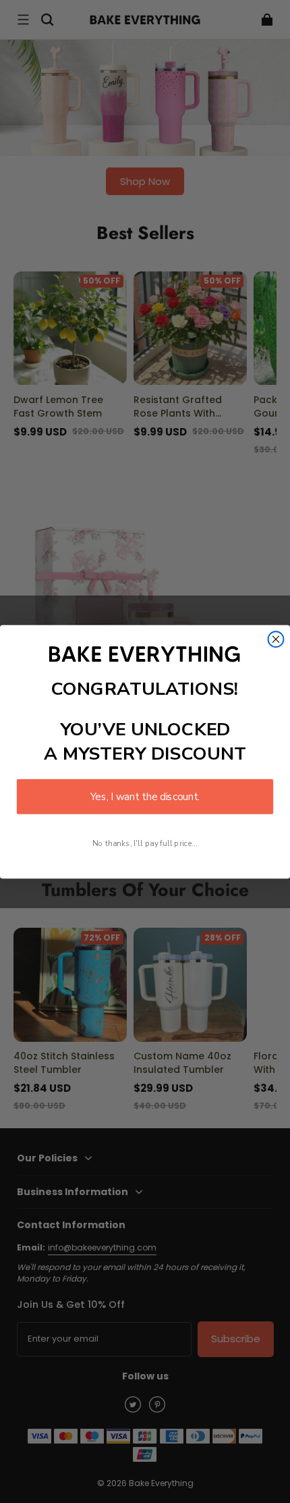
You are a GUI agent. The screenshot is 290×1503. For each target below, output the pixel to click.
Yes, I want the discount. (145, 796)
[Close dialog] (276, 639)
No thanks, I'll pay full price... (145, 843)
